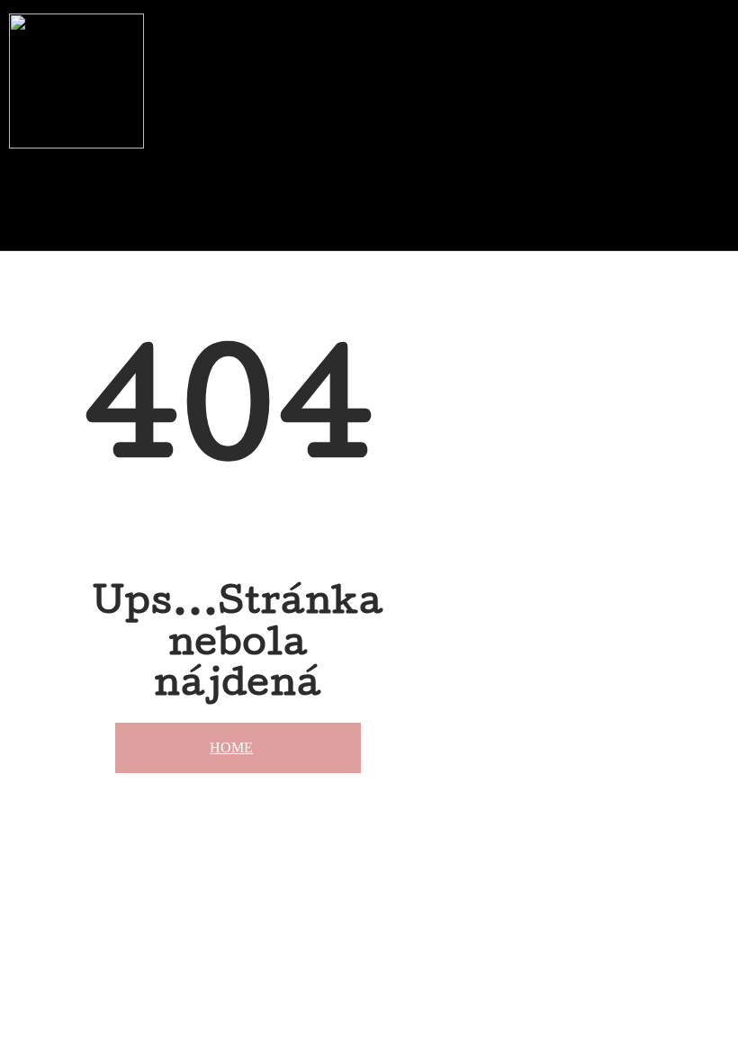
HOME (231, 747)
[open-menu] (349, 161)
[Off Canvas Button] (334, 224)
